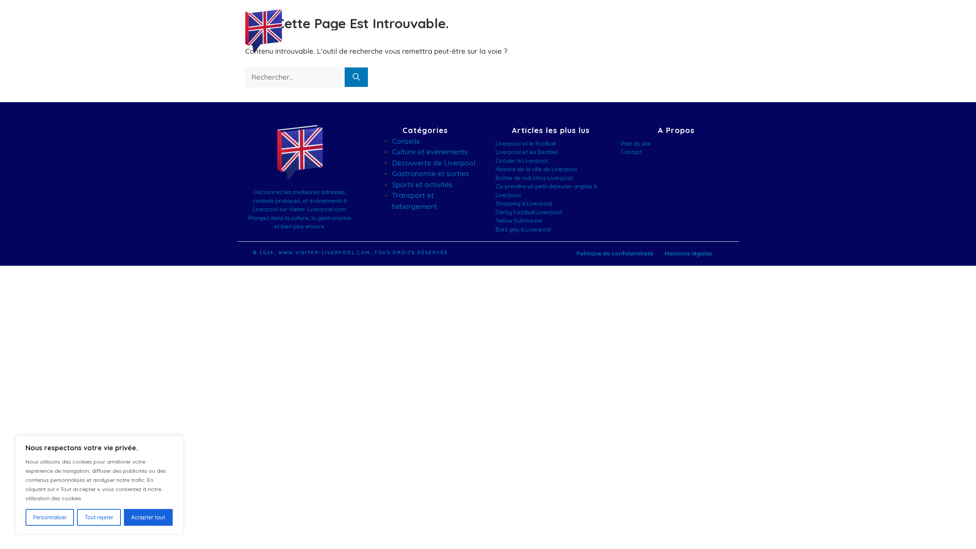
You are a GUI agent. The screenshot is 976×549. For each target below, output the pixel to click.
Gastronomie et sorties (430, 173)
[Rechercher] (356, 77)
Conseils (406, 141)
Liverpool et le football (526, 143)
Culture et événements (430, 151)
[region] (99, 484)
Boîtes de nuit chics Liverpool (534, 177)
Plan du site (636, 143)
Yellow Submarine (519, 220)
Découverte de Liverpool (433, 162)
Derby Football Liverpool (529, 212)
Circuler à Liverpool (521, 160)
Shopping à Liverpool (524, 203)
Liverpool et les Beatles (527, 152)
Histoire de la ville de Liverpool (536, 169)
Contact (631, 152)
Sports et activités (422, 184)
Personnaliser (50, 517)
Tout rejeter (99, 517)
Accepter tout (148, 517)
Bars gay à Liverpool (523, 229)
